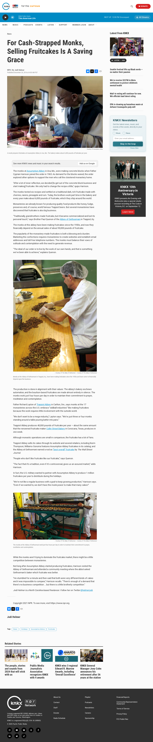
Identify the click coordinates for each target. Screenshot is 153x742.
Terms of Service (123, 709)
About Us (57, 697)
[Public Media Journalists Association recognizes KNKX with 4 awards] (41, 655)
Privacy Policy (134, 148)
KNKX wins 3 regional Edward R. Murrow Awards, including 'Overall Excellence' (66, 670)
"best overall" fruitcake (63, 449)
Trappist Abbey (44, 404)
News (5, 25)
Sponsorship (89, 718)
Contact (57, 702)
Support (63, 25)
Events (39, 25)
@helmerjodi (87, 590)
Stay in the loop (128, 144)
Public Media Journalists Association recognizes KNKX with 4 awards (39, 671)
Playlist (87, 697)
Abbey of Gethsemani (70, 219)
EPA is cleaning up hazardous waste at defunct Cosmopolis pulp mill (126, 105)
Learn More (127, 212)
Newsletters (89, 708)
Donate (144, 6)
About (91, 25)
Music (15, 25)
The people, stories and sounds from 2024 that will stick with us (15, 670)
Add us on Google (87, 164)
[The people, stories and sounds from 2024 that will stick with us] (16, 655)
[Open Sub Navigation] (9, 25)
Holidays (24, 629)
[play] (5, 17)
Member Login (79, 25)
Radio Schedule (59, 718)
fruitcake (51, 629)
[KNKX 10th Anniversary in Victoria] (128, 169)
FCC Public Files (122, 719)
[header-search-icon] (132, 6)
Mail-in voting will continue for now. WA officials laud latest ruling (125, 94)
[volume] (13, 17)
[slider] (16, 17)
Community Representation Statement (127, 703)
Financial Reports (123, 697)
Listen (51, 25)
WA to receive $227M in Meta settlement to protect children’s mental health (123, 83)
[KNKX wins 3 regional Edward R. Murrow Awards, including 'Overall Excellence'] (66, 655)
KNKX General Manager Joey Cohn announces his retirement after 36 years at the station (90, 671)
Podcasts (28, 25)
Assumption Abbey (36, 171)
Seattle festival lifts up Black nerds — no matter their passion (126, 70)
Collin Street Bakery (55, 428)
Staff (56, 708)
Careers (88, 713)
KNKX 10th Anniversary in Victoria (128, 190)
